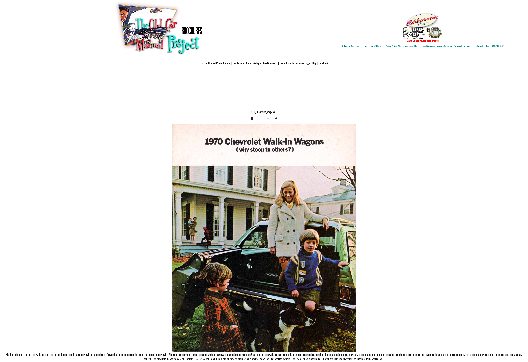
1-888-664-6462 (497, 46)
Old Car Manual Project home (215, 63)
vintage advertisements (265, 63)
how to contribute (241, 63)
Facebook (323, 63)
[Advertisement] (264, 89)
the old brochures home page (295, 63)
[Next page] (301, 238)
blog (314, 63)
